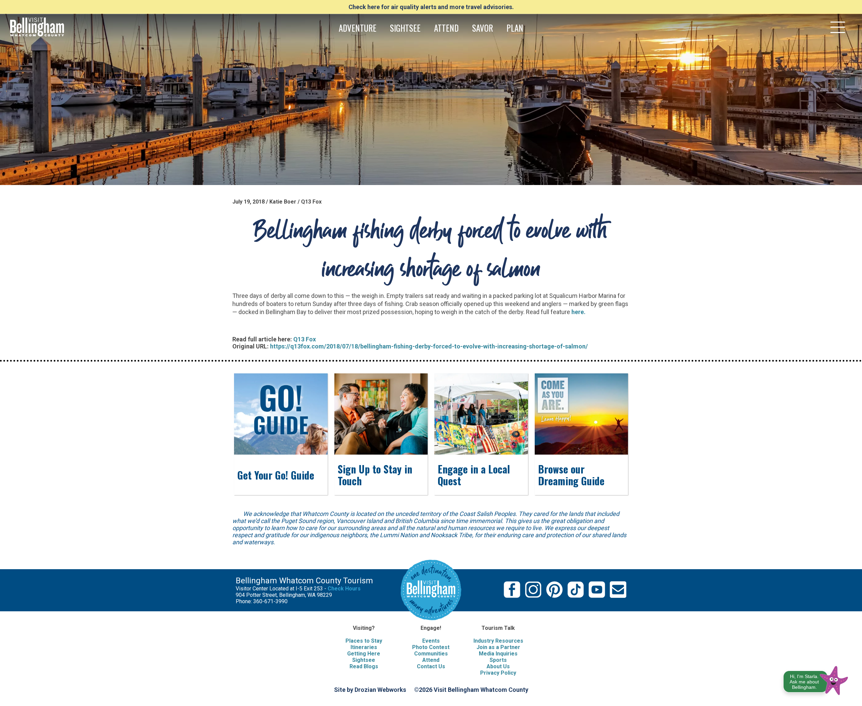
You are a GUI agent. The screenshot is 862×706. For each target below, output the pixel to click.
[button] (816, 679)
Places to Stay (363, 641)
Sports (498, 660)
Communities (431, 653)
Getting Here (363, 653)
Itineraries (364, 647)
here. (578, 311)
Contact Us (431, 666)
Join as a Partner (498, 647)
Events (431, 641)
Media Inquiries (498, 653)
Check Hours (344, 588)
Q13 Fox (304, 339)
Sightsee (363, 660)
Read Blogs (364, 666)
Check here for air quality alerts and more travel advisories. (431, 6)
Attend (430, 660)
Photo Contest (431, 647)
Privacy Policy (498, 673)
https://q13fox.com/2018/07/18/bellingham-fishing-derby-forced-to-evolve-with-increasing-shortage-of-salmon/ (429, 346)
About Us (498, 666)
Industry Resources (498, 641)
